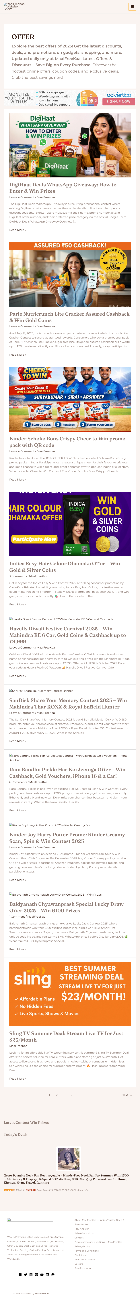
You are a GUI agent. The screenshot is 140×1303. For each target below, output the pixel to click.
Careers (79, 1264)
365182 (20, 1190)
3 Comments (18, 576)
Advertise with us (84, 1233)
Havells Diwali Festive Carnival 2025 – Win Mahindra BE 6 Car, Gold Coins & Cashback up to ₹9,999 (67, 635)
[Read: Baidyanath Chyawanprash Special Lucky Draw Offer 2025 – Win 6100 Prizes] (55, 894)
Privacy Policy (82, 1246)
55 (71, 1095)
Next (126, 1095)
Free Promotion (83, 1268)
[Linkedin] (47, 1274)
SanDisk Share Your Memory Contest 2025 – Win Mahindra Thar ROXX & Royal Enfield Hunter (68, 703)
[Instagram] (31, 1274)
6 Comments (18, 782)
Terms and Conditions (87, 1251)
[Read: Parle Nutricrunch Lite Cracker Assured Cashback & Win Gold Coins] (70, 274)
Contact (79, 1237)
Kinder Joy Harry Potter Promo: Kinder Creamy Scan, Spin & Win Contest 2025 (67, 837)
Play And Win (82, 1229)
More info (83, 1190)
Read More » (17, 230)
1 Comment (17, 916)
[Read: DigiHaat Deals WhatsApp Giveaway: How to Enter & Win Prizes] (70, 145)
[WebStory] (53, 1274)
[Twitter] (25, 1274)
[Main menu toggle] (132, 7)
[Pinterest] (36, 1274)
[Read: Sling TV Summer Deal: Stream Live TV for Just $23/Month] (70, 993)
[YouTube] (42, 1274)
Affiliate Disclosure (85, 1259)
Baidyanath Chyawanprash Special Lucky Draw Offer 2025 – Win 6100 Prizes (66, 907)
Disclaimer (80, 1255)
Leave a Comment (21, 197)
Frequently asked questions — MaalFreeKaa (98, 1242)
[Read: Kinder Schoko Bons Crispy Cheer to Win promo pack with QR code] (70, 399)
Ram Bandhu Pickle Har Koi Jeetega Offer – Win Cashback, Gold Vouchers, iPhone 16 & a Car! (67, 772)
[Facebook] (20, 1274)
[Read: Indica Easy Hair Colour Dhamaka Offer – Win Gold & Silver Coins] (70, 524)
